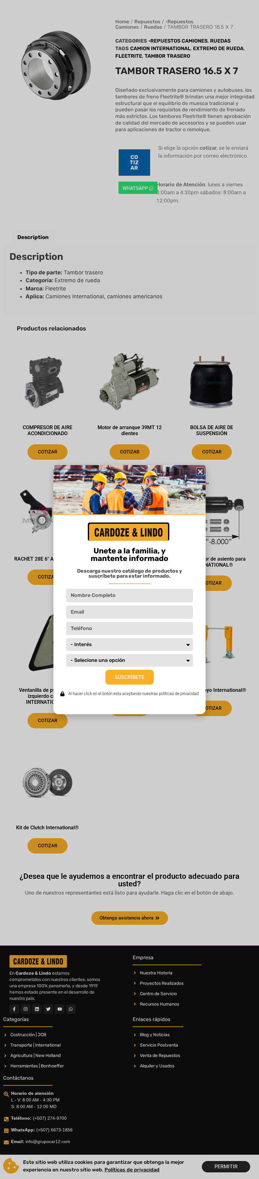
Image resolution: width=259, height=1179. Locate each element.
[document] (129, 589)
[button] (200, 472)
